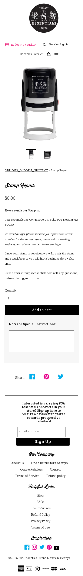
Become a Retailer (31, 54)
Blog (40, 495)
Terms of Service (27, 476)
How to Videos (40, 508)
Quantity (11, 290)
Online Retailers (31, 469)
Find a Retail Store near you (50, 463)
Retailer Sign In (59, 44)
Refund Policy (40, 514)
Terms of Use (40, 527)
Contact (55, 469)
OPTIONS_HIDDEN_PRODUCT (26, 170)
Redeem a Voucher (23, 44)
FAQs (40, 502)
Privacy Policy (40, 521)
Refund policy (56, 476)
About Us (17, 463)
